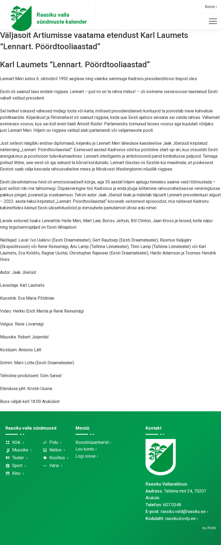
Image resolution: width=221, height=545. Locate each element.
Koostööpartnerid (91, 442)
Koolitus (57, 457)
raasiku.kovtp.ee (180, 518)
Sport (17, 465)
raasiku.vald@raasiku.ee (183, 511)
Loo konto (84, 449)
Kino (16, 473)
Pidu (53, 442)
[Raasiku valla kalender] (21, 18)
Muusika (20, 449)
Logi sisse (85, 456)
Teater (18, 457)
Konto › (211, 7)
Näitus (55, 449)
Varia (54, 465)
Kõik (16, 442)
